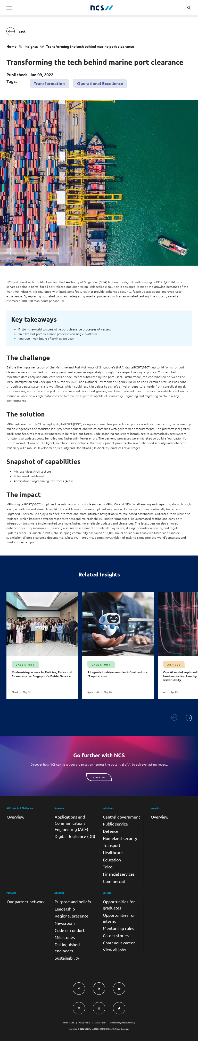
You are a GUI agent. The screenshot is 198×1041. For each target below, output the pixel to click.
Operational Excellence (100, 83)
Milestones (65, 937)
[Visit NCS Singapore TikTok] (119, 1008)
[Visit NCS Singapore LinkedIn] (99, 988)
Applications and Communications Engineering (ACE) (71, 823)
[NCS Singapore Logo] (101, 8)
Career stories (116, 935)
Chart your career (119, 942)
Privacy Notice (84, 1023)
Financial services (119, 873)
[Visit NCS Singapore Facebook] (79, 988)
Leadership (65, 908)
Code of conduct (70, 930)
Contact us (99, 777)
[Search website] (189, 8)
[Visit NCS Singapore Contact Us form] (79, 1008)
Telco (107, 866)
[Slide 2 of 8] (188, 717)
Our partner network (26, 901)
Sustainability (67, 957)
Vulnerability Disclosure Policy (122, 1023)
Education (112, 859)
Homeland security (120, 838)
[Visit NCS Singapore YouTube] (119, 988)
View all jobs (114, 949)
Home (11, 46)
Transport (111, 845)
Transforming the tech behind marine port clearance (90, 46)
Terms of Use (68, 1023)
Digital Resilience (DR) (75, 836)
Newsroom (65, 923)
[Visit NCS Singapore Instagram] (99, 1008)
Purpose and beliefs (73, 901)
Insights (31, 46)
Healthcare (113, 852)
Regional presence (71, 915)
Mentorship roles (118, 928)
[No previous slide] (174, 717)
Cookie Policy (100, 1023)
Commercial (114, 881)
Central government (121, 816)
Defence (110, 831)
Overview (15, 816)
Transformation (49, 83)
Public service (115, 823)
